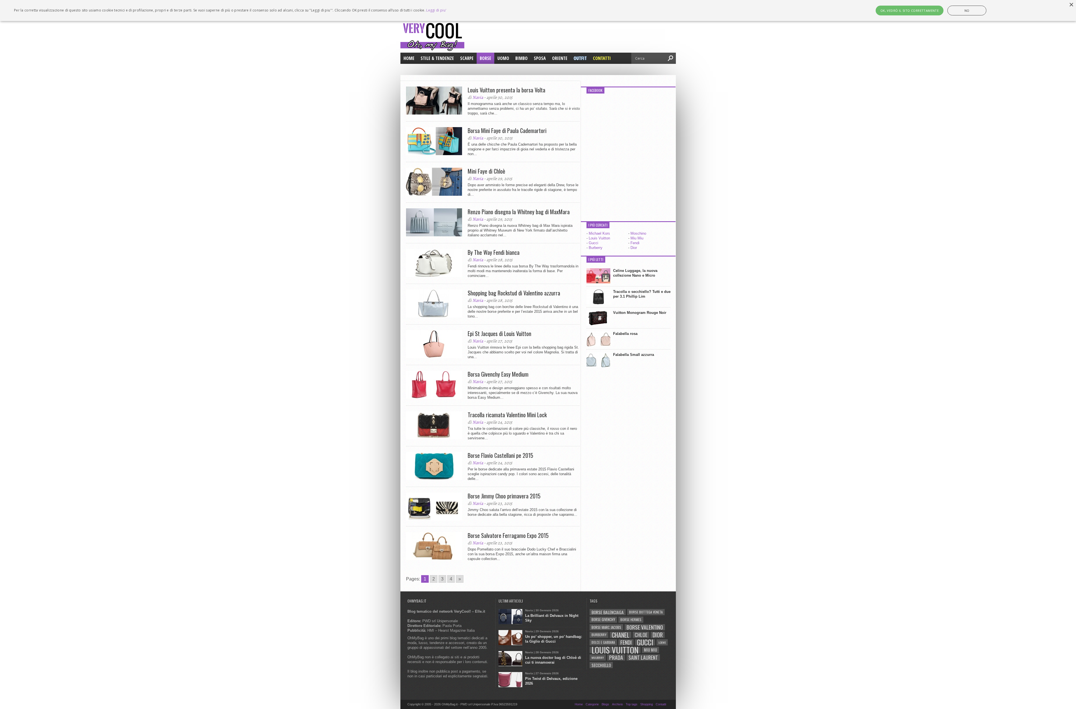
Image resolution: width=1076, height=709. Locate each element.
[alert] (538, 10)
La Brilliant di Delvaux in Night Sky (551, 618)
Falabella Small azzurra (633, 355)
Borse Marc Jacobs (606, 627)
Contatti (602, 58)
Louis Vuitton (599, 238)
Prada (616, 657)
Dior (633, 248)
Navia (477, 97)
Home (409, 58)
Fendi (634, 243)
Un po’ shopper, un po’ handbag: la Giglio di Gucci (553, 639)
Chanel (620, 635)
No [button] (967, 10)
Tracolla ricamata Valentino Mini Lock (507, 414)
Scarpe (467, 58)
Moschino (638, 233)
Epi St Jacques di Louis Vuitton (499, 333)
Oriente (559, 58)
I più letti (595, 259)
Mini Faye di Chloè (486, 171)
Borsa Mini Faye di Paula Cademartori (507, 130)
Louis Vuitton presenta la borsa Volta (506, 90)
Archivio (617, 704)
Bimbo (521, 58)
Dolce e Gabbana (603, 642)
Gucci (593, 243)
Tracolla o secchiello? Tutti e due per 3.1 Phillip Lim (642, 294)
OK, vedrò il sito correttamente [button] (909, 10)
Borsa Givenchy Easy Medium (498, 374)
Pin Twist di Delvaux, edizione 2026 (551, 681)
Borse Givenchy (603, 619)
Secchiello (601, 665)
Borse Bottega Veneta (646, 612)
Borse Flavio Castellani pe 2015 (500, 455)
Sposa (540, 58)
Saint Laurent (643, 657)
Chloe (641, 635)
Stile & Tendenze (437, 58)
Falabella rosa (625, 334)
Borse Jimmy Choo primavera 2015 (504, 496)
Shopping (646, 704)
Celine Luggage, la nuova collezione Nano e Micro (635, 273)
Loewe (662, 642)
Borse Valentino (645, 627)
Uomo (503, 58)
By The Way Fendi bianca (494, 252)
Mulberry (598, 657)
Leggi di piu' (436, 10)
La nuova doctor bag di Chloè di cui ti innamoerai (553, 660)
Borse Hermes (630, 619)
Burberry (595, 248)
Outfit (580, 58)
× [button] (1071, 5)
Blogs (605, 704)
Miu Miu (636, 238)
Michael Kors (599, 233)
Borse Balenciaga (608, 612)
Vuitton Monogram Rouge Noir (639, 313)
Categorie (592, 704)
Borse (485, 58)
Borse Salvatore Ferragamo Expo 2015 (508, 535)
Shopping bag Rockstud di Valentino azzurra (514, 293)
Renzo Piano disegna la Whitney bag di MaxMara (519, 211)
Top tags (631, 704)
